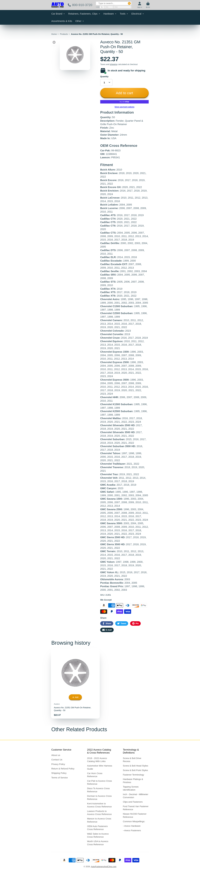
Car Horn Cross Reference (94, 775)
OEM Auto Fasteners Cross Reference (97, 827)
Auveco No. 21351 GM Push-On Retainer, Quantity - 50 (75, 683)
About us (55, 755)
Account (139, 5)
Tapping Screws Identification (131, 788)
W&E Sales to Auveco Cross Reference (98, 835)
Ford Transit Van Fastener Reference (135, 808)
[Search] (129, 3)
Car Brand (56, 13)
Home (54, 34)
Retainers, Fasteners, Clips (83, 13)
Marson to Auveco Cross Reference (99, 820)
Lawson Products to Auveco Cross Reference (99, 812)
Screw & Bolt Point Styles (135, 770)
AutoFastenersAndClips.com (103, 866)
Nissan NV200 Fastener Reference (134, 815)
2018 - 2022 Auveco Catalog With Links (97, 759)
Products (64, 34)
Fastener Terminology (133, 775)
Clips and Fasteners (133, 802)
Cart (148, 5)
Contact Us (56, 759)
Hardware (108, 13)
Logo (57, 5)
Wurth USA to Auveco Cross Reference (97, 843)
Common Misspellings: (134, 821)
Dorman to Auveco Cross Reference (99, 797)
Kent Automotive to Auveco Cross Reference (99, 805)
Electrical (136, 13)
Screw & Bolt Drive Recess (132, 759)
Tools (122, 13)
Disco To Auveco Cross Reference (98, 790)
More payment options (124, 107)
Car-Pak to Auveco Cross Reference (99, 782)
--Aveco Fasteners (132, 830)
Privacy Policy (58, 764)
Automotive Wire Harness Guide (99, 767)
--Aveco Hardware (132, 826)
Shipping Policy (58, 773)
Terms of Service (59, 777)
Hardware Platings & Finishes (133, 780)
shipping (113, 64)
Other (78, 21)
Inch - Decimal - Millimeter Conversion (135, 796)
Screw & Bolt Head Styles (135, 766)
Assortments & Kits (61, 21)
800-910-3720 (82, 5)
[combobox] (113, 3)
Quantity (104, 76)
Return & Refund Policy (62, 768)
